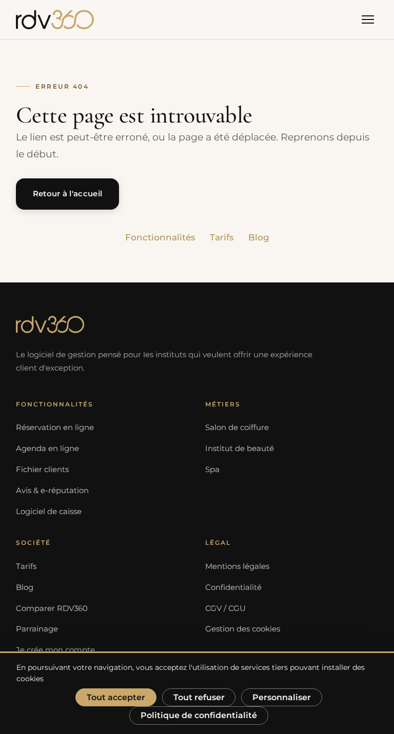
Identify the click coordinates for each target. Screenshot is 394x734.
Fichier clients (42, 469)
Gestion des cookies (242, 629)
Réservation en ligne (55, 427)
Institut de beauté (239, 448)
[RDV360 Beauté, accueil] (55, 19)
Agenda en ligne (47, 448)
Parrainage (37, 629)
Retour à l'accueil (67, 193)
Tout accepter (116, 697)
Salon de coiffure (237, 427)
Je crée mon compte (55, 650)
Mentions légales (237, 566)
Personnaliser (281, 697)
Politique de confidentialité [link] (199, 715)
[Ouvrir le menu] (368, 19)
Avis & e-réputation (52, 490)
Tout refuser (199, 697)
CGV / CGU (225, 608)
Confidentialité (233, 587)
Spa (212, 469)
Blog (258, 237)
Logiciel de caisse (49, 511)
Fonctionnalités (160, 237)
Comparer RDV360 (52, 608)
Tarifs (222, 237)
